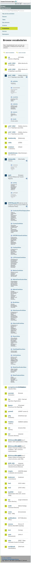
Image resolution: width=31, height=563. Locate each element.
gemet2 (10, 411)
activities (15, 81)
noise (10, 512)
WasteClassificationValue (15, 367)
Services (4, 31)
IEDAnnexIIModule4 (13, 455)
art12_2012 (11, 63)
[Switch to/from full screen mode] (21, 4)
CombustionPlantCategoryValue (15, 210)
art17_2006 (11, 75)
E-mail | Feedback (6, 557)
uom (9, 534)
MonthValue (15, 302)
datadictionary (13, 153)
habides (10, 422)
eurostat (11, 393)
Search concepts (22, 52)
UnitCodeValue (15, 355)
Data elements (5, 22)
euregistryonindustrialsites (13, 387)
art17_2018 (11, 132)
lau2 (9, 487)
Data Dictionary (14, 10)
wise (9, 540)
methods (15, 104)
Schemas (4, 25)
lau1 (9, 483)
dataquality (11, 159)
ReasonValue (15, 336)
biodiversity (12, 138)
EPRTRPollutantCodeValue (15, 235)
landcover (11, 477)
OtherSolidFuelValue (15, 323)
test (9, 530)
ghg (9, 416)
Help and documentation (8, 13)
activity (15, 182)
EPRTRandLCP (13, 203)
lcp (9, 500)
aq (9, 57)
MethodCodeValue (15, 289)
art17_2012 (11, 126)
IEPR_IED (11, 463)
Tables (4, 19)
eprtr (9, 175)
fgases (10, 405)
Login (18, 3)
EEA (9, 1)
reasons (15, 112)
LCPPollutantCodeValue (15, 257)
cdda (9, 142)
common (11, 147)
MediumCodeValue (15, 270)
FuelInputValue (15, 247)
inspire (10, 471)
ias (9, 428)
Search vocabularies (10, 52)
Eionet (8, 10)
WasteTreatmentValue (15, 375)
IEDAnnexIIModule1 (13, 440)
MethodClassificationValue (15, 279)
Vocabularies (5, 28)
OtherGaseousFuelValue (15, 310)
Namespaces (5, 34)
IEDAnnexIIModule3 (13, 446)
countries (15, 97)
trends (14, 119)
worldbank (11, 546)
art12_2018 (11, 69)
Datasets (4, 16)
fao (9, 399)
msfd (9, 506)
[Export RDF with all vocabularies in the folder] (26, 77)
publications (12, 518)
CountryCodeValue (15, 223)
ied (9, 434)
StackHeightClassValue (15, 349)
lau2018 (10, 492)
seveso (10, 524)
